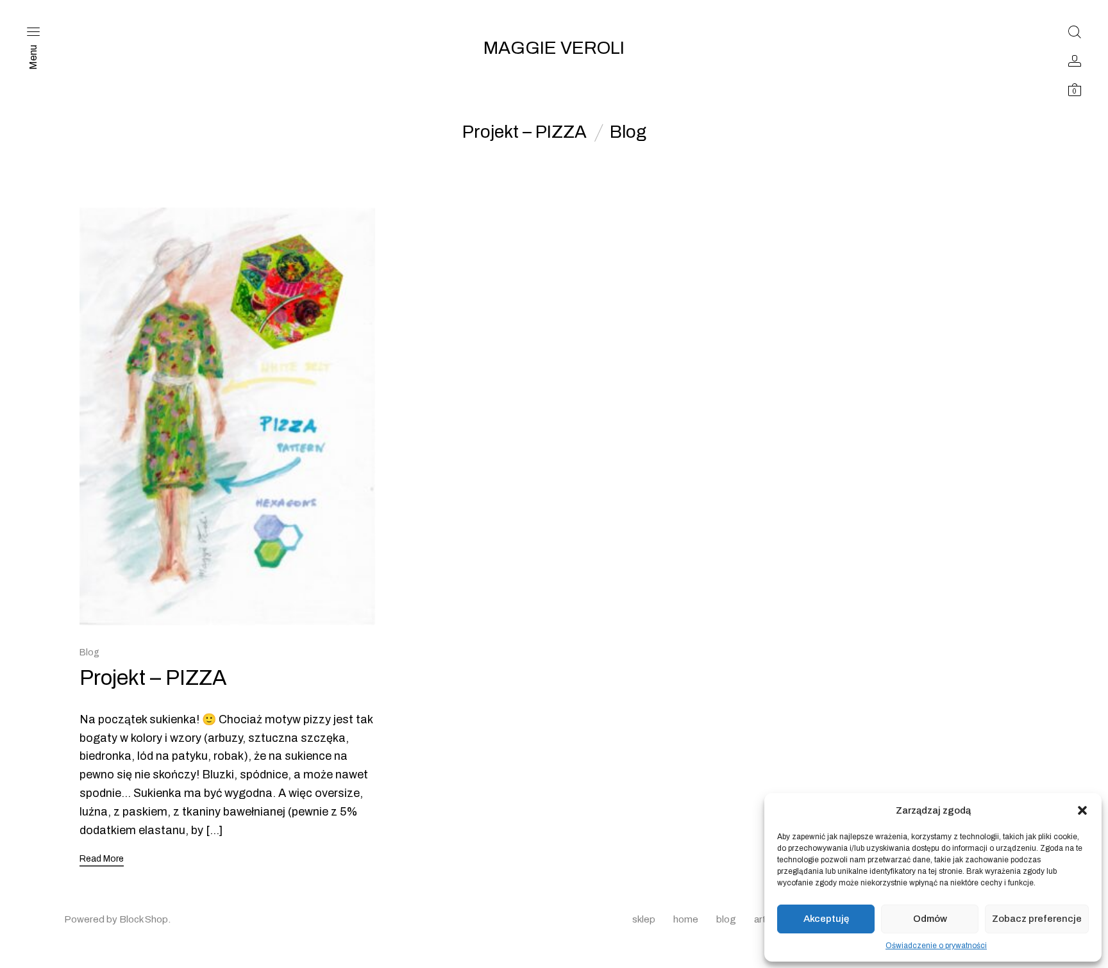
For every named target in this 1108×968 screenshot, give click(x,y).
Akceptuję (826, 919)
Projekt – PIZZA (524, 132)
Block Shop (143, 919)
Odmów (930, 919)
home (685, 919)
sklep (643, 919)
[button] (1082, 810)
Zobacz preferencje (1037, 919)
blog (726, 919)
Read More (102, 859)
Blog (628, 132)
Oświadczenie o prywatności (936, 945)
